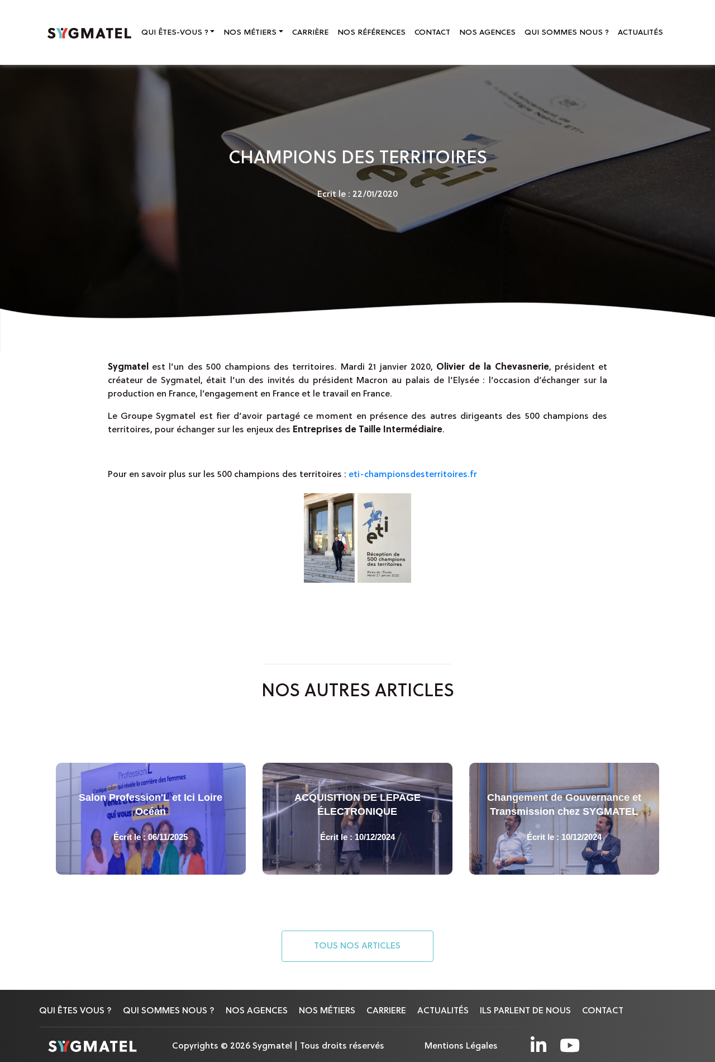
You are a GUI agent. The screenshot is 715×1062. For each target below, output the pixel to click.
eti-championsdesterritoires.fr (413, 475)
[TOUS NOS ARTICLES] (357, 960)
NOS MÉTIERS (327, 1011)
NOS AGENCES (487, 33)
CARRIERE (386, 1011)
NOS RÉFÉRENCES (371, 33)
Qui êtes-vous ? (174, 33)
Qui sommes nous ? (168, 1011)
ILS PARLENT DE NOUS (525, 1011)
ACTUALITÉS (640, 33)
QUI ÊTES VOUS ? (75, 1011)
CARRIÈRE (310, 33)
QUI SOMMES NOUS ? (567, 33)
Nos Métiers (250, 33)
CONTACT (432, 33)
